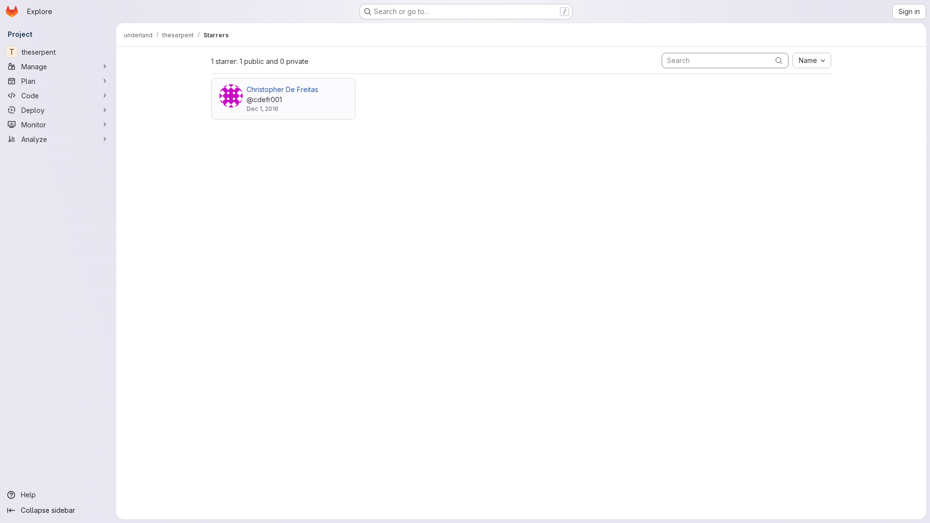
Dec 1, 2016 (263, 108)
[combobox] (811, 60)
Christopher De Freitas (282, 89)
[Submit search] (779, 60)
